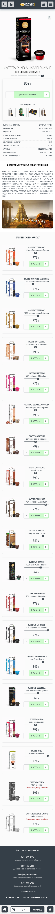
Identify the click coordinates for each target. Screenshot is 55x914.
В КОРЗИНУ (27, 95)
